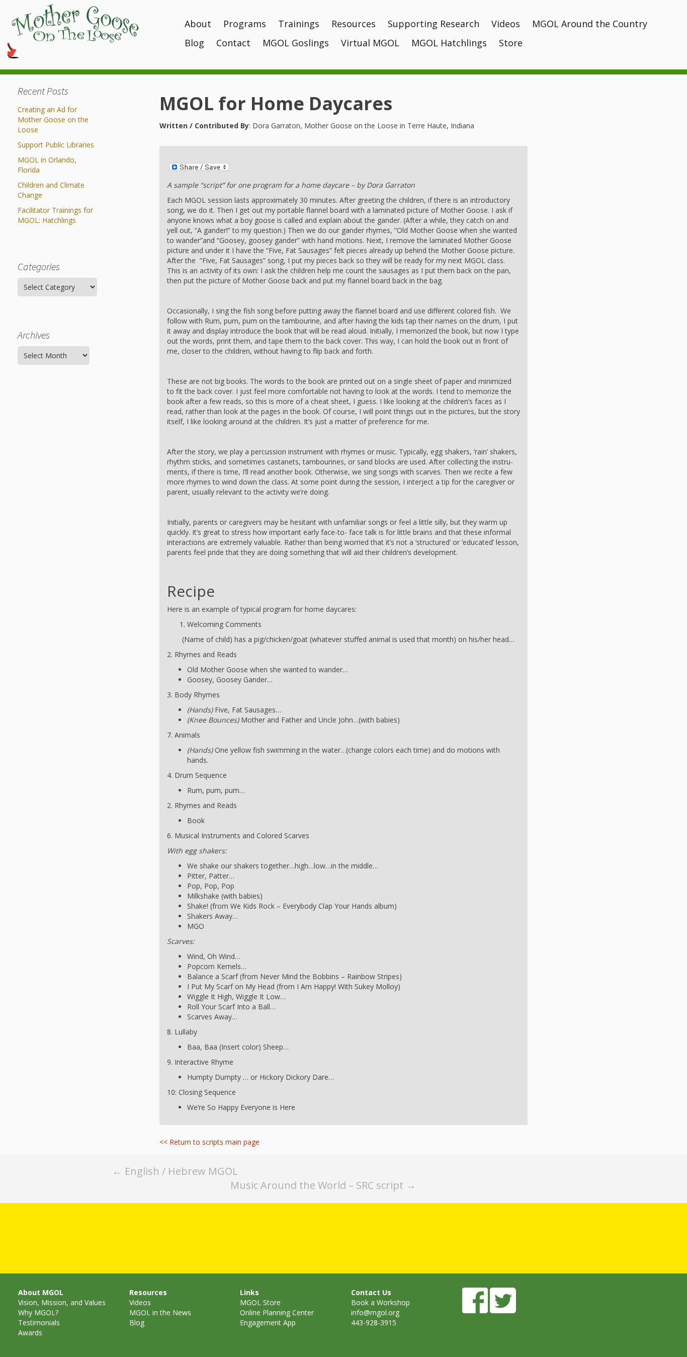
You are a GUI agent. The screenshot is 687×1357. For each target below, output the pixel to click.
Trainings (298, 24)
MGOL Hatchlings (449, 43)
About (198, 24)
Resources (353, 24)
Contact (233, 43)
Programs (244, 24)
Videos (505, 24)
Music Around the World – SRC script (323, 1185)
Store (511, 43)
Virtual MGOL (370, 43)
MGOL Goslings (296, 43)
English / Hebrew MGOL (175, 1171)
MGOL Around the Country (589, 24)
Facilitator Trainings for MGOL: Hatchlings (55, 215)
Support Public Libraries (56, 144)
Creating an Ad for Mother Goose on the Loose (53, 119)
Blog (194, 43)
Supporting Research (433, 24)
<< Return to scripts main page (209, 1142)
